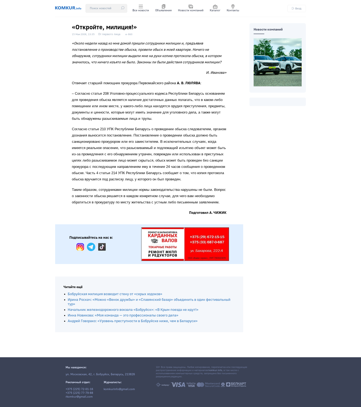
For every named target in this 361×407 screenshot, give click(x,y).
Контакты (233, 10)
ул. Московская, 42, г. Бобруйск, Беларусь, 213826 (100, 374)
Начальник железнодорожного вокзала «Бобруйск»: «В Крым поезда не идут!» (133, 309)
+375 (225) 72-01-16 (79, 389)
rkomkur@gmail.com (79, 397)
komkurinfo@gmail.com (119, 389)
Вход (298, 8)
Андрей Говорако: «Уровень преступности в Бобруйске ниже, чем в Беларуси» (133, 321)
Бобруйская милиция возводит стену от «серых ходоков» (115, 294)
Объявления (163, 10)
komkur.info (215, 370)
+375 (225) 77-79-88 (79, 393)
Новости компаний (190, 10)
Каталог (215, 10)
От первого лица (109, 34)
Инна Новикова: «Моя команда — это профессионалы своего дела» (123, 315)
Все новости (140, 10)
